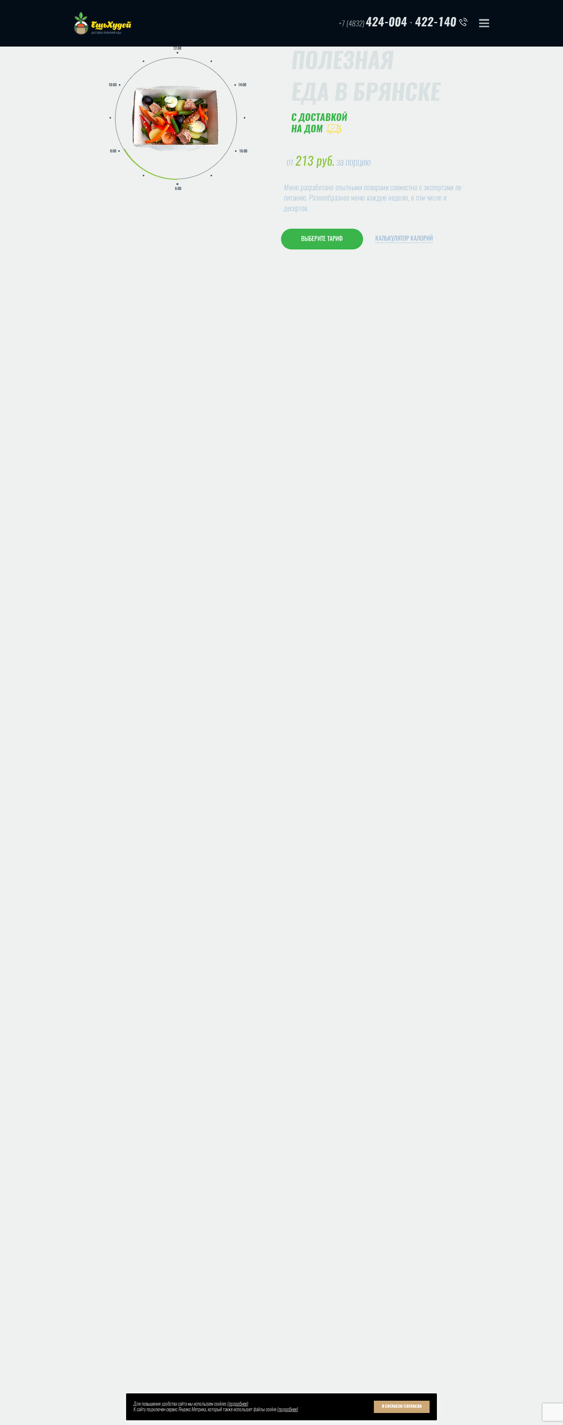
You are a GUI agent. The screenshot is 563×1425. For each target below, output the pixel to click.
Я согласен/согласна (402, 1407)
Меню (484, 23)
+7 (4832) (373, 23)
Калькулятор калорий (404, 239)
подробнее (238, 1404)
